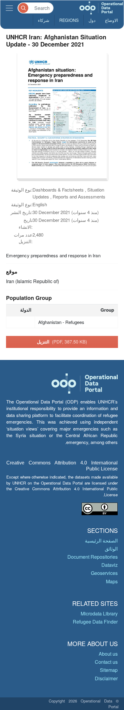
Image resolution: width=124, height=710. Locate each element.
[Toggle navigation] (9, 8)
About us (108, 653)
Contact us (106, 661)
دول (91, 20)
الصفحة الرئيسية (101, 540)
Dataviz (109, 564)
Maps (112, 581)
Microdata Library (99, 613)
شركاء (43, 20)
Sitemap (109, 669)
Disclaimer (106, 678)
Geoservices (104, 573)
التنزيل (62, 341)
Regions (69, 20)
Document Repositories (92, 556)
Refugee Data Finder (95, 621)
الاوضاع (111, 20)
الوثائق (111, 548)
